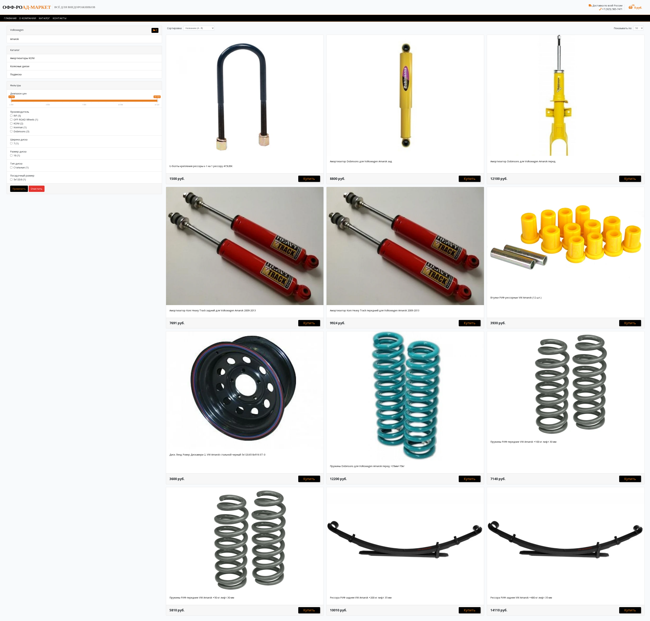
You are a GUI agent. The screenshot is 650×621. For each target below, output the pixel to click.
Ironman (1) (20, 127)
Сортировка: (174, 28)
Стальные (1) (21, 167)
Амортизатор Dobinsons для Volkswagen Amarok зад (361, 161)
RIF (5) (17, 115)
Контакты (59, 18)
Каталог (44, 18)
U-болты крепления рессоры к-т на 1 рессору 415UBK (200, 166)
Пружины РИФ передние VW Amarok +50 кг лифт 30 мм (201, 597)
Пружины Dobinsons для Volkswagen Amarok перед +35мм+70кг (367, 466)
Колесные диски (19, 66)
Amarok (14, 39)
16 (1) (17, 155)
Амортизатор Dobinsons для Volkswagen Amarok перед (523, 161)
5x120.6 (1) (20, 179)
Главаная (10, 18)
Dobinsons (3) (21, 131)
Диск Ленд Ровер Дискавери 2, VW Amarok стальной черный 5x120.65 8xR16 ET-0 (217, 454)
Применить (19, 188)
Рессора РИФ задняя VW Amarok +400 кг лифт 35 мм (521, 597)
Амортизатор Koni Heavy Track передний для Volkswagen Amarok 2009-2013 (374, 310)
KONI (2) (18, 123)
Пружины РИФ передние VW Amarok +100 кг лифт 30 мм (523, 441)
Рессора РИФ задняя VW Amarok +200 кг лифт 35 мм (361, 597)
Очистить (36, 188)
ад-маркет (27, 7)
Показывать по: (623, 28)
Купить (309, 178)
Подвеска (15, 74)
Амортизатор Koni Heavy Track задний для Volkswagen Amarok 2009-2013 (212, 310)
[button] (635, 7)
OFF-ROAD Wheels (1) (26, 119)
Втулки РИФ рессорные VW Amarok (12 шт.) (515, 297)
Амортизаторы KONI (22, 58)
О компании (27, 18)
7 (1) (16, 143)
